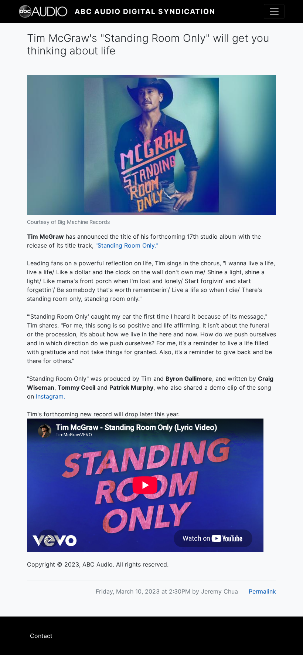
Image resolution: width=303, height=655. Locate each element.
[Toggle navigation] (274, 11)
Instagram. (50, 396)
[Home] (46, 11)
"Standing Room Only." (126, 245)
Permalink (262, 591)
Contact (41, 635)
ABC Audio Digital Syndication (145, 11)
